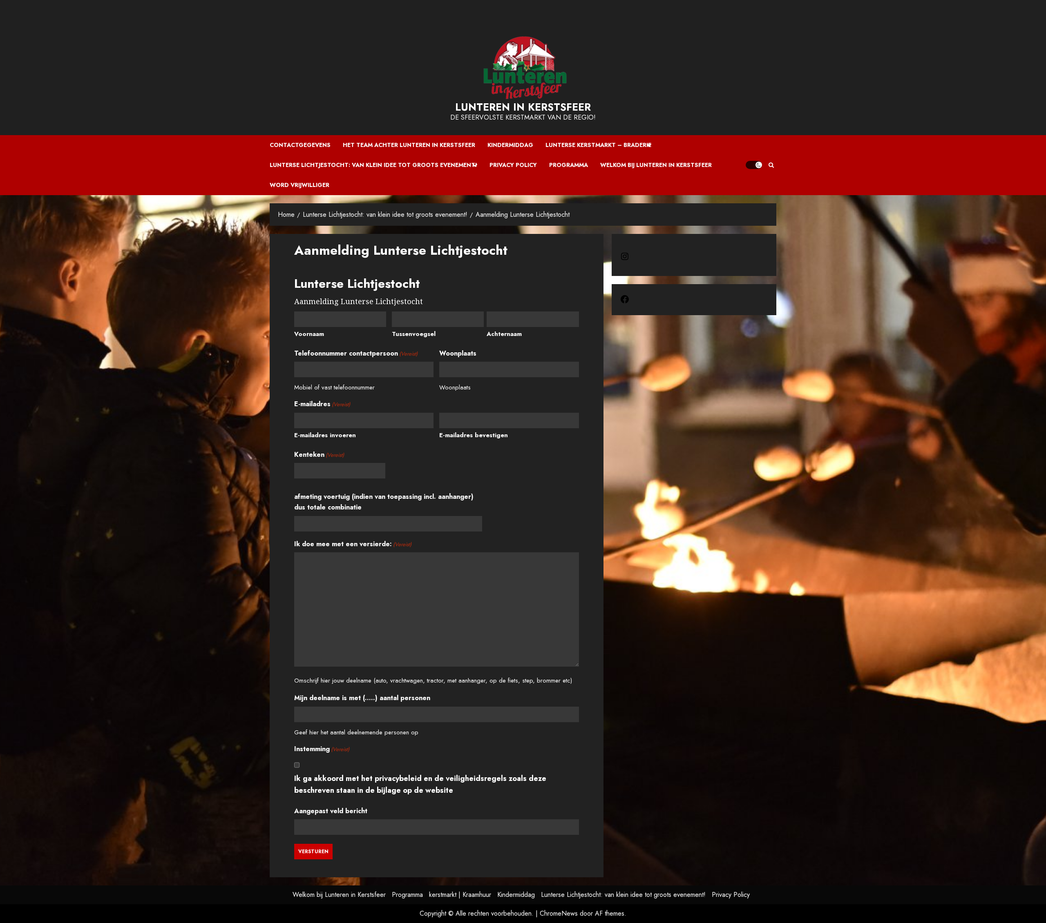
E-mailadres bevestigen (473, 435)
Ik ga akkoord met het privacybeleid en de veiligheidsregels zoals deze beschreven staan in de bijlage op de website (420, 784)
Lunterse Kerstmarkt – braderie (598, 145)
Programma (568, 165)
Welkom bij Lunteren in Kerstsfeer (656, 165)
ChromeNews (559, 913)
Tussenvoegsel (414, 333)
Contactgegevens (300, 145)
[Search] (771, 165)
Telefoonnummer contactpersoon (356, 353)
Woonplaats (457, 353)
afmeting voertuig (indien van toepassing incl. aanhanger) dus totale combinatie (384, 502)
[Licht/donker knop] (754, 165)
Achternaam (504, 333)
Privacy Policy (513, 165)
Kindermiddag (510, 145)
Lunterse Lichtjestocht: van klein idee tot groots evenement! (373, 165)
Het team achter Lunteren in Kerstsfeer (409, 145)
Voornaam (309, 333)
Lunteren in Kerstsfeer (523, 107)
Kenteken (319, 454)
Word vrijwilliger (299, 185)
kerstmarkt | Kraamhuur (460, 894)
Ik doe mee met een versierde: (352, 544)
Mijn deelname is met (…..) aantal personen (362, 698)
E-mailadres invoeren (325, 435)
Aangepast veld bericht (330, 811)
